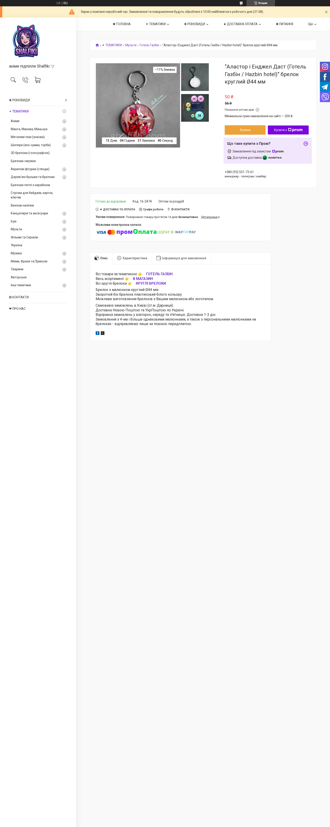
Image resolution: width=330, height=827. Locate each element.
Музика (16, 253)
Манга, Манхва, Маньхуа (29, 129)
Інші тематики (21, 285)
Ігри (13, 221)
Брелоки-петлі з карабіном (30, 185)
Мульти (16, 229)
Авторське (19, 277)
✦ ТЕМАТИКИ (19, 111)
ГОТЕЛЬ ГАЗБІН (159, 274)
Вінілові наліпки (22, 205)
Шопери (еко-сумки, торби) (31, 145)
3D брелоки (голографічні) (30, 153)
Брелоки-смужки (23, 161)
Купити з (280, 130)
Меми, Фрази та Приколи (29, 261)
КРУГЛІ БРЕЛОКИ (151, 283)
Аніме (15, 121)
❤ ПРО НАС (17, 308)
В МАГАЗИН (143, 279)
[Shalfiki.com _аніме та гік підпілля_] (38, 41)
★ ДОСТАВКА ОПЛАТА (240, 24)
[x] (102, 334)
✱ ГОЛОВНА (122, 24)
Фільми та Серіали (24, 237)
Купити (245, 130)
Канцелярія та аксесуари (29, 213)
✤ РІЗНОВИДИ (19, 100)
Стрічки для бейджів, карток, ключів (32, 195)
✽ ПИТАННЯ (284, 24)
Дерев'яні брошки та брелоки (33, 177)
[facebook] (97, 334)
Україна (16, 245)
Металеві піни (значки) (28, 137)
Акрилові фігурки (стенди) (30, 169)
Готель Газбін (149, 45)
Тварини (17, 269)
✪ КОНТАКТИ (19, 297)
